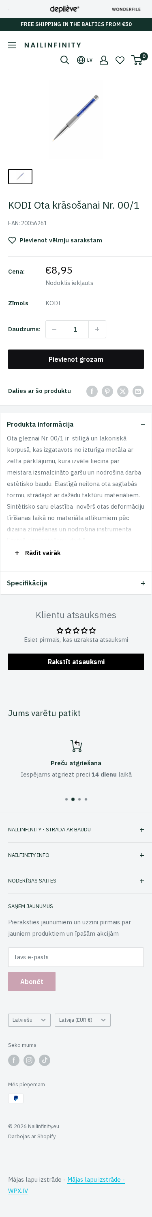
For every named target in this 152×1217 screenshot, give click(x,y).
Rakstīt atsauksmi (76, 662)
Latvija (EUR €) (75, 1019)
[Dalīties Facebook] (92, 391)
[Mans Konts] (104, 60)
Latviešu (22, 1019)
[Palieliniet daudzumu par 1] (97, 329)
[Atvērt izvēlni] (12, 45)
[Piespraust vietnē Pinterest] (107, 391)
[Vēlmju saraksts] (120, 60)
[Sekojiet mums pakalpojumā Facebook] (13, 1060)
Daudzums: (24, 329)
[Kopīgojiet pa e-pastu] (138, 391)
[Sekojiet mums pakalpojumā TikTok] (44, 1060)
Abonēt (31, 981)
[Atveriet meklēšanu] (64, 60)
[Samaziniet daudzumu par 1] (54, 329)
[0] (137, 60)
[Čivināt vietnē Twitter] (122, 391)
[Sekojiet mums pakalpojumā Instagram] (29, 1060)
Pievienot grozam (76, 359)
